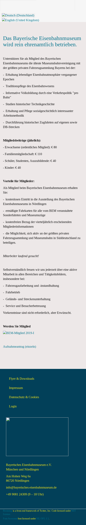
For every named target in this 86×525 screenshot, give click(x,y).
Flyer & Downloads (21, 378)
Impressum (16, 388)
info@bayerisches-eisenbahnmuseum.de (31, 487)
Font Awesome (10, 518)
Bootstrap (7, 510)
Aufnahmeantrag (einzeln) (19, 346)
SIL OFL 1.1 (42, 518)
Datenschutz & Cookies (24, 397)
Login (13, 406)
